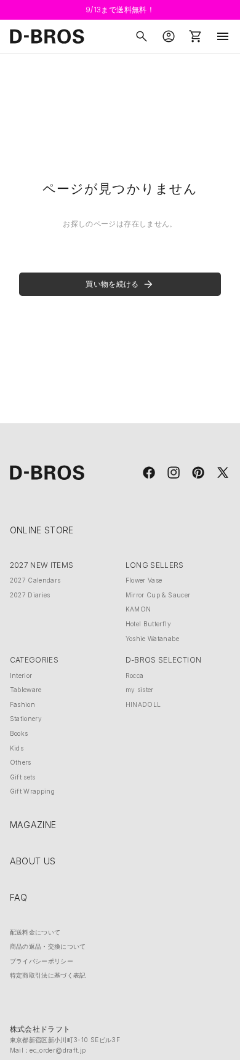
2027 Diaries (30, 595)
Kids (16, 748)
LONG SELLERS (155, 565)
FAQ (19, 897)
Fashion (22, 704)
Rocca (135, 675)
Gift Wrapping (32, 791)
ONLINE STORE (42, 530)
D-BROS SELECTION (164, 659)
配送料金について (35, 932)
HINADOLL (143, 704)
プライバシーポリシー (42, 961)
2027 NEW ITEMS (42, 565)
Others (20, 762)
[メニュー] (222, 36)
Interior (21, 675)
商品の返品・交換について (48, 946)
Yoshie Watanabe (152, 638)
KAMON (138, 609)
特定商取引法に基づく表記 (48, 975)
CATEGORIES (34, 659)
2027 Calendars (35, 580)
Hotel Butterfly (148, 624)
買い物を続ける (112, 284)
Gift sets (23, 777)
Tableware (26, 689)
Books (19, 733)
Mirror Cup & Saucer (158, 595)
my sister (140, 689)
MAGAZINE (33, 824)
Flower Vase (144, 580)
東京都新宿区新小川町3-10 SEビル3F (65, 1039)
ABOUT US (33, 861)
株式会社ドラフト (40, 1029)
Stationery (26, 718)
